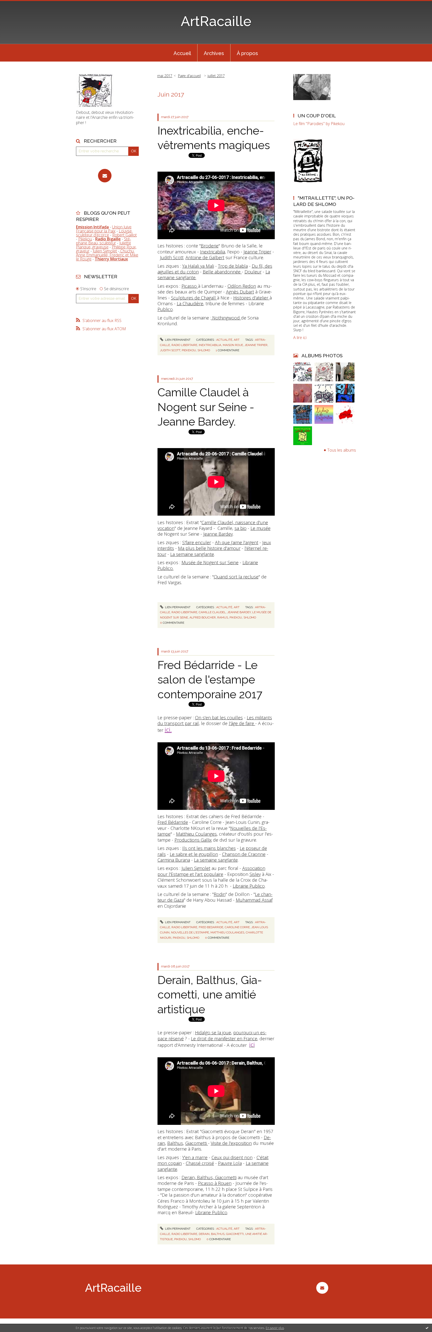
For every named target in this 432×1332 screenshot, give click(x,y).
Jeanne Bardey (218, 534)
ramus (222, 617)
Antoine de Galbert (205, 257)
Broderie (209, 246)
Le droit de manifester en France (224, 1039)
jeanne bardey (239, 612)
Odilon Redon (242, 286)
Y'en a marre (195, 1157)
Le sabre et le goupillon (194, 854)
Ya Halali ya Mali (198, 266)
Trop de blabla (233, 266)
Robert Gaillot (124, 235)
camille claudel (212, 612)
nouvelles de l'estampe (190, 932)
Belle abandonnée (222, 272)
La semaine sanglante (192, 554)
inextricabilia (210, 345)
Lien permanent (177, 340)
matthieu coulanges (227, 932)
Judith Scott (172, 257)
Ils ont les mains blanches (209, 848)
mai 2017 (164, 75)
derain (204, 1234)
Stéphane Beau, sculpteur (103, 241)
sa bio (240, 528)
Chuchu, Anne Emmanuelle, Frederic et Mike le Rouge (107, 255)
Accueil (182, 53)
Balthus (175, 1143)
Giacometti (196, 1143)
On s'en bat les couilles (219, 718)
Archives (214, 53)
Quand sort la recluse (236, 577)
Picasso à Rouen (215, 1183)
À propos (247, 53)
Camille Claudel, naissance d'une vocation (213, 525)
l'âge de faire (242, 723)
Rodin (220, 894)
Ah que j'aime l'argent (236, 542)
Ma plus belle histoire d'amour (209, 548)
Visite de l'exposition (231, 1143)
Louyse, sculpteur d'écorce (104, 233)
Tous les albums (341, 450)
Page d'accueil (189, 75)
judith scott (170, 350)
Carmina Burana (174, 860)
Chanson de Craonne (244, 854)
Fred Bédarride (173, 822)
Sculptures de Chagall (194, 298)
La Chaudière (190, 303)
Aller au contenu (17, 4)
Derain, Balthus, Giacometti (209, 1177)
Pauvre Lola (230, 1163)
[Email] (105, 175)
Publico (165, 309)
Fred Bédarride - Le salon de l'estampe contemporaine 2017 (210, 679)
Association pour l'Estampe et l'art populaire (211, 871)
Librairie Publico (249, 886)
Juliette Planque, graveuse (103, 245)
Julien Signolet (105, 251)
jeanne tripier (256, 345)
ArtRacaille (216, 21)
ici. (168, 729)
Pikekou (85, 239)
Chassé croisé (200, 1163)
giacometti (235, 1234)
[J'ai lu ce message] (427, 1328)
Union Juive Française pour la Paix (104, 229)
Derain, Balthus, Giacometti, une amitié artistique (210, 994)
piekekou (189, 350)
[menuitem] (182, 53)
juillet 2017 (216, 75)
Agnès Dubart (240, 292)
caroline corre (237, 927)
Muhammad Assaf (254, 900)
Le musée (260, 528)
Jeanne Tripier (257, 252)
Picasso (190, 286)
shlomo (204, 350)
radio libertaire (184, 345)
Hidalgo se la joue (213, 1033)
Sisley (255, 874)
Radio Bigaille (108, 239)
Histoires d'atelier (251, 298)
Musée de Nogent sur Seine (210, 562)
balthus (217, 1234)
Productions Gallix (193, 840)
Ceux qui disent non (232, 1157)
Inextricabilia (212, 252)
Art (237, 340)
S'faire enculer (196, 542)
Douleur (253, 272)
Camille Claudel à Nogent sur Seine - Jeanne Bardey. (206, 407)
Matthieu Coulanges (196, 834)
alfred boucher (203, 617)
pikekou (236, 617)
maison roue (233, 345)
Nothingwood (226, 318)
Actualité (224, 340)
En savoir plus (275, 1328)
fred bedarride (211, 927)
